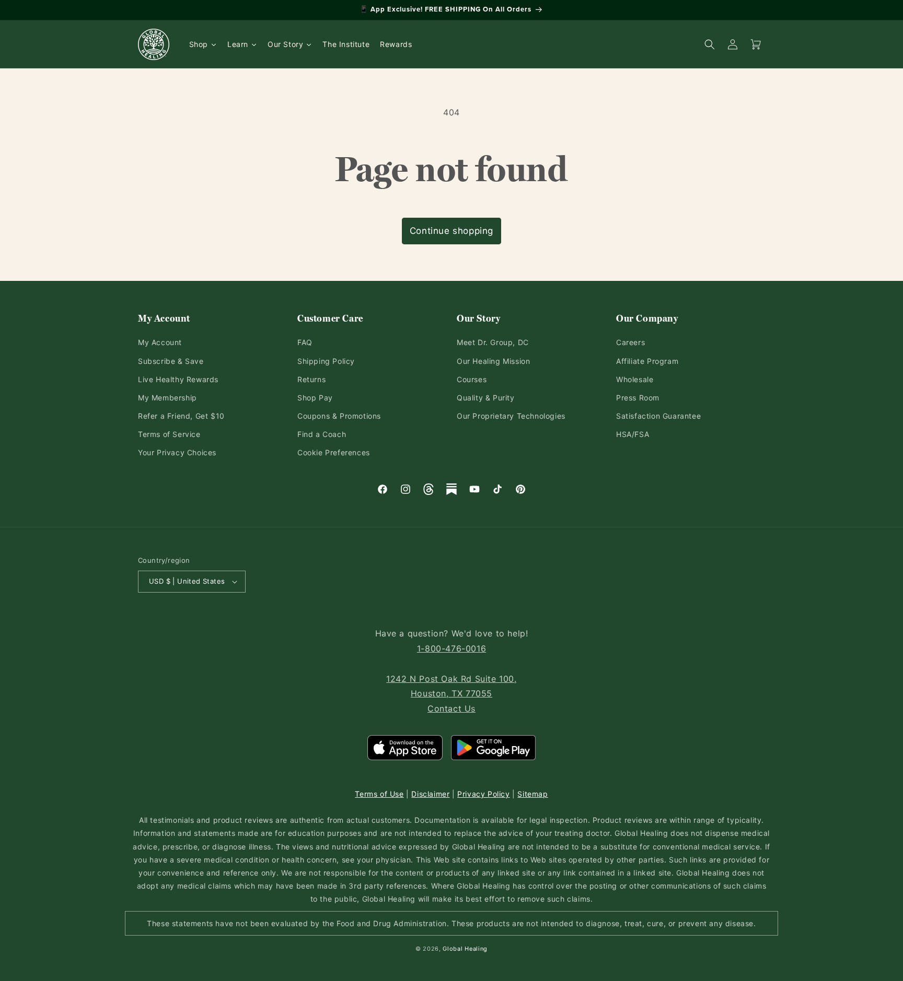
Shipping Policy (326, 361)
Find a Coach (321, 434)
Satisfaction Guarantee (658, 415)
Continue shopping (451, 231)
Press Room (637, 397)
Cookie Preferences (333, 452)
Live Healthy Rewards (178, 379)
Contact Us (451, 708)
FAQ (304, 342)
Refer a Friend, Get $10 (181, 415)
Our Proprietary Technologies (511, 415)
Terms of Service (169, 434)
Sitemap (532, 793)
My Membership (167, 397)
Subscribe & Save (171, 361)
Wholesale (634, 379)
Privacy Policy (483, 793)
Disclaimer (430, 793)
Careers (630, 342)
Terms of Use (379, 793)
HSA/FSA (632, 434)
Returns (311, 379)
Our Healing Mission (493, 361)
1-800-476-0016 (451, 648)
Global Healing (465, 948)
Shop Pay (315, 397)
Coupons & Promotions (339, 415)
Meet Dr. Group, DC (493, 342)
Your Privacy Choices (177, 452)
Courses (472, 379)
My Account (160, 342)
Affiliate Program (647, 361)
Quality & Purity (486, 397)
